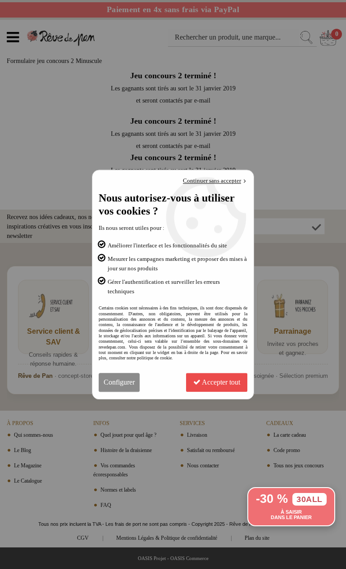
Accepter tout (220, 382)
